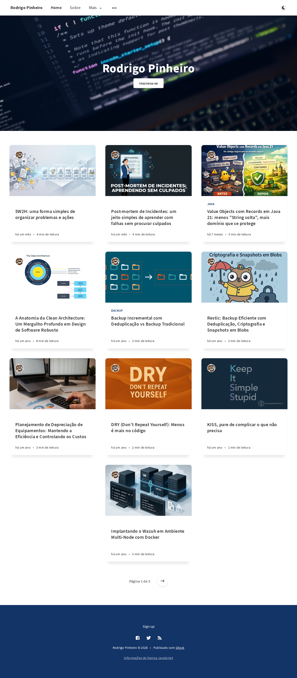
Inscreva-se (148, 83)
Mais (93, 7)
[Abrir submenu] (114, 8)
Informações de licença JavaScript (148, 658)
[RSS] (159, 638)
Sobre (75, 7)
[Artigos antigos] (162, 581)
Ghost (180, 648)
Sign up (149, 626)
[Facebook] (137, 638)
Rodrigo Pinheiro (26, 7)
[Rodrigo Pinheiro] (19, 155)
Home (56, 7)
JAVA (211, 204)
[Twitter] (148, 638)
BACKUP (117, 310)
